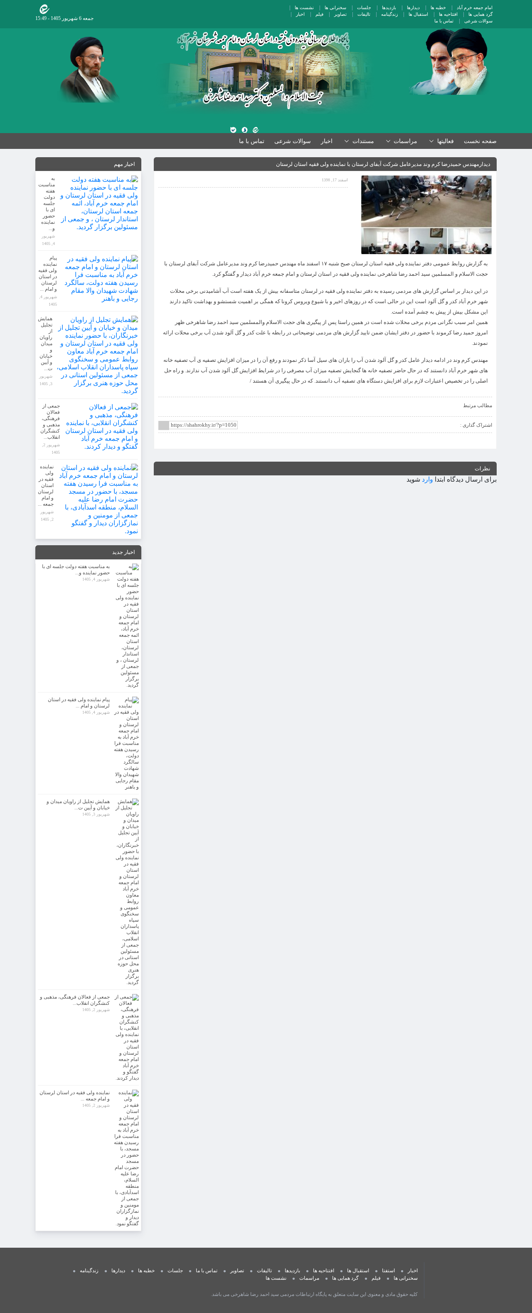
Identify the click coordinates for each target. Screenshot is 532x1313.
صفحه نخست (480, 141)
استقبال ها (418, 14)
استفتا (388, 1270)
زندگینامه (389, 14)
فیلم (319, 14)
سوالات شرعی (478, 20)
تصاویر (340, 14)
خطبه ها (438, 7)
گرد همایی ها (480, 14)
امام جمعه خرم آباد (475, 7)
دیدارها (413, 7)
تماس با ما (443, 20)
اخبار (300, 14)
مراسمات (309, 1278)
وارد (427, 479)
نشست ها (304, 7)
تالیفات (363, 14)
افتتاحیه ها (448, 14)
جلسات (364, 7)
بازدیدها (389, 7)
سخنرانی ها (335, 7)
